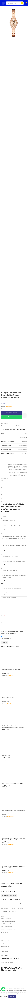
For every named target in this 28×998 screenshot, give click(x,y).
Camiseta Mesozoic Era (8, 697)
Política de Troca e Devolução (8, 921)
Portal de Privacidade (6, 923)
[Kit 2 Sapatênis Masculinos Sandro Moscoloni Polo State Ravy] (14, 743)
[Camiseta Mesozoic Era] (14, 687)
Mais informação (4, 996)
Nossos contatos (5, 940)
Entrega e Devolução (6, 943)
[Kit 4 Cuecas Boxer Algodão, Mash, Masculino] (14, 799)
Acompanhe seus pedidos (7, 949)
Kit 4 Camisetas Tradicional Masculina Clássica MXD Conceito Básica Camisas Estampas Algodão (13, 783)
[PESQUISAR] (22, 3)
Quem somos (4, 935)
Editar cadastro (4, 951)
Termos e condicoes (6, 918)
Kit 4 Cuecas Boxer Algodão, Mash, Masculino (13, 810)
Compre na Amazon (11, 413)
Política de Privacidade (6, 926)
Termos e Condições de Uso (8, 929)
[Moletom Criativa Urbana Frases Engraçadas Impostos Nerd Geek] (14, 856)
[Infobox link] (14, 892)
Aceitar (12, 996)
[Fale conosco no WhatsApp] (3, 989)
